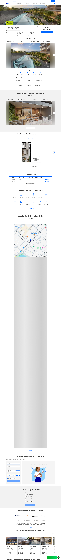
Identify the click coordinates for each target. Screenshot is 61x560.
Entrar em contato (46, 31)
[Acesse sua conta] (52, 3)
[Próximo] (54, 55)
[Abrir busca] (54, 3)
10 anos (9, 475)
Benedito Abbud (35, 520)
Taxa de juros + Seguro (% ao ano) (12, 470)
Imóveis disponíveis (29, 499)
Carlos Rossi (43, 520)
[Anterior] (52, 534)
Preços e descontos (29, 494)
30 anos (18, 475)
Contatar (47, 179)
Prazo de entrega (29, 498)
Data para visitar (29, 496)
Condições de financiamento (31, 492)
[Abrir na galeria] (54, 66)
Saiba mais (14, 1)
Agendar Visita (47, 34)
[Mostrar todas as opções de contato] (52, 32)
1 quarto (32, 138)
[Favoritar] (37, 26)
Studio (28, 138)
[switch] (7, 478)
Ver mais (31, 208)
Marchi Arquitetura (27, 520)
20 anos (13, 475)
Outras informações (29, 501)
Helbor (18, 520)
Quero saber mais (30, 169)
